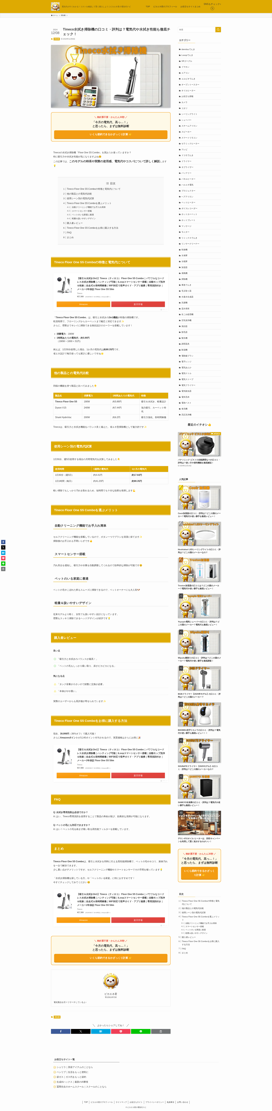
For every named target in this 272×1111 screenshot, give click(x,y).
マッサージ (186, 226)
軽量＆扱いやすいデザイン (84, 218)
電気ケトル (186, 373)
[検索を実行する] (218, 29)
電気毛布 (185, 397)
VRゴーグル (186, 61)
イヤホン (185, 67)
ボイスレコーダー (189, 208)
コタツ (184, 108)
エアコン (185, 73)
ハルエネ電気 (187, 185)
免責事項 (170, 1102)
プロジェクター (188, 191)
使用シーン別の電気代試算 (80, 198)
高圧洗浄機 (186, 415)
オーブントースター (190, 84)
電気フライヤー (188, 385)
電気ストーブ (187, 379)
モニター (185, 232)
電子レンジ (186, 361)
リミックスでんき (189, 238)
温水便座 (185, 308)
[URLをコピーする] (161, 1031)
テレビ (184, 149)
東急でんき (186, 285)
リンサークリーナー (190, 244)
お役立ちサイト (136, 1102)
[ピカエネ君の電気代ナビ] (55, 6)
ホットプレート (188, 220)
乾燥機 (184, 249)
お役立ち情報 (187, 96)
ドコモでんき (187, 155)
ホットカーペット (189, 214)
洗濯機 (184, 302)
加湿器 (184, 267)
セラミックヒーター (190, 143)
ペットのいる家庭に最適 (83, 215)
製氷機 (184, 338)
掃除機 (56, 39)
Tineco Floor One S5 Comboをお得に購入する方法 (92, 228)
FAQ (69, 232)
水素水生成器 (187, 297)
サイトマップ (121, 1102)
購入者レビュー (75, 223)
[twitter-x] (212, 8)
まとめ (70, 237)
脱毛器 (184, 332)
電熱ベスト (186, 403)
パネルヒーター (188, 179)
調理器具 (185, 344)
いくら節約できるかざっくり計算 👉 (111, 134)
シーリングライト (189, 114)
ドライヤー (186, 161)
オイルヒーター (188, 90)
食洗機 (184, 409)
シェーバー (186, 120)
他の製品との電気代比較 (79, 194)
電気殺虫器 (186, 391)
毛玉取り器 (186, 291)
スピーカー (186, 132)
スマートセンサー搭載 (82, 211)
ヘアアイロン (187, 197)
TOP (86, 1102)
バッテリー (186, 173)
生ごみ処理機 (187, 314)
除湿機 (184, 350)
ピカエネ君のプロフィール (102, 1102)
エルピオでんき (188, 79)
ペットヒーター (188, 202)
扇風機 (184, 273)
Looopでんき (187, 55)
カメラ (184, 102)
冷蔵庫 (184, 261)
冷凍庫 (184, 255)
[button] (60, 1031)
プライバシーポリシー (154, 1102)
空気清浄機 (186, 320)
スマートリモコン (189, 138)
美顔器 (184, 326)
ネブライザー (187, 167)
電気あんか (186, 367)
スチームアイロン (189, 126)
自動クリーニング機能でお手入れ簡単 (89, 207)
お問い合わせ (182, 1102)
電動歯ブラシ (187, 356)
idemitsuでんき (188, 49)
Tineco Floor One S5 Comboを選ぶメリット (89, 203)
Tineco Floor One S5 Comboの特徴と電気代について (94, 189)
